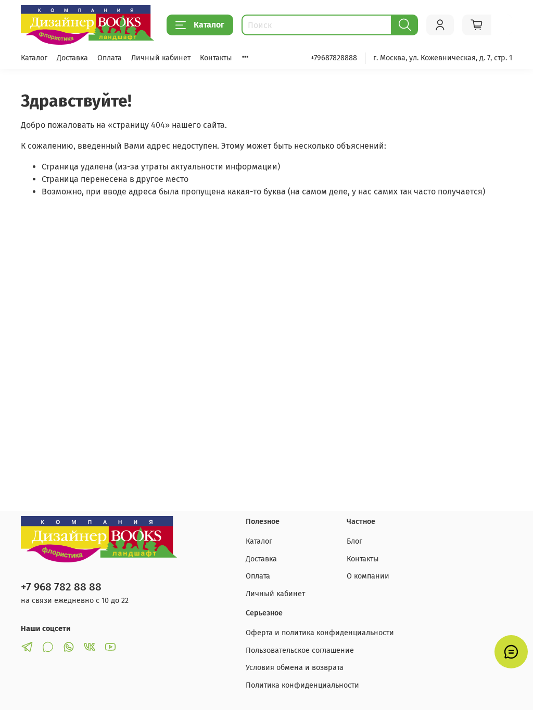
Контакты (216, 58)
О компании (368, 576)
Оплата (109, 58)
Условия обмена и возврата (295, 667)
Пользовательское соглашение (300, 650)
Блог (354, 541)
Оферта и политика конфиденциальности (320, 632)
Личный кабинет (161, 58)
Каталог (209, 25)
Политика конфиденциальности (302, 685)
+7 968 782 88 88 (61, 587)
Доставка (72, 58)
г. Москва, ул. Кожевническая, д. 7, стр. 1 (442, 58)
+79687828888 (334, 58)
